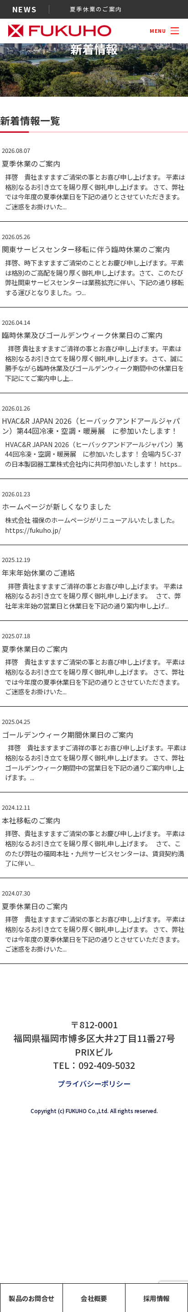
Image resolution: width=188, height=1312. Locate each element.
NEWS (24, 9)
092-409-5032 (106, 1065)
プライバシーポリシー (94, 1083)
